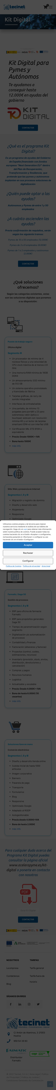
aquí (25, 529)
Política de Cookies (13, 566)
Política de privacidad (31, 566)
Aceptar (28, 545)
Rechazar (28, 553)
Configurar (28, 560)
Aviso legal (46, 566)
